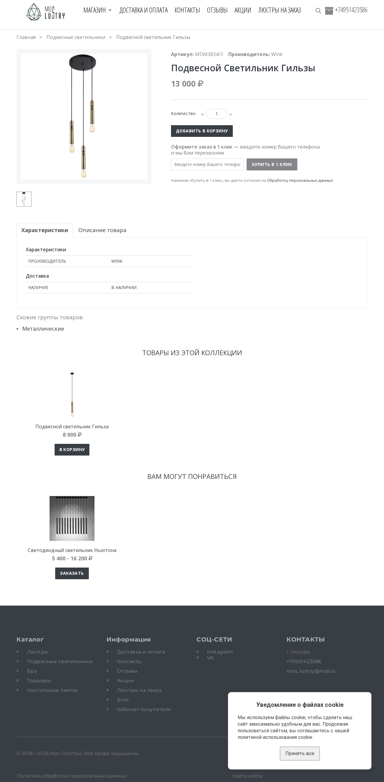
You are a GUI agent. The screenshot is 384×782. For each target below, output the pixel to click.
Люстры (37, 652)
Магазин (94, 9)
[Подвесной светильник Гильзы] (24, 199)
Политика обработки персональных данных (71, 776)
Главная (26, 37)
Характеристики (44, 230)
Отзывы (217, 9)
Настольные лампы (52, 690)
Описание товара (102, 230)
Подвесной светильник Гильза (72, 426)
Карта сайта (247, 776)
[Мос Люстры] (45, 12)
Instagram (220, 652)
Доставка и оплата (143, 9)
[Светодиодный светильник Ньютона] (72, 518)
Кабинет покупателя (144, 709)
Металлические (43, 328)
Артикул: (182, 54)
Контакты (187, 9)
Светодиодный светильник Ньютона (72, 550)
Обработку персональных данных (300, 180)
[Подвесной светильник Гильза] (72, 394)
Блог (123, 700)
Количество (183, 113)
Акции (243, 9)
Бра (32, 671)
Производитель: (249, 54)
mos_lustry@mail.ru (311, 671)
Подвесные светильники (75, 37)
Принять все (299, 753)
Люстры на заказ (279, 9)
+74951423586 (351, 9)
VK (210, 658)
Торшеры (39, 680)
